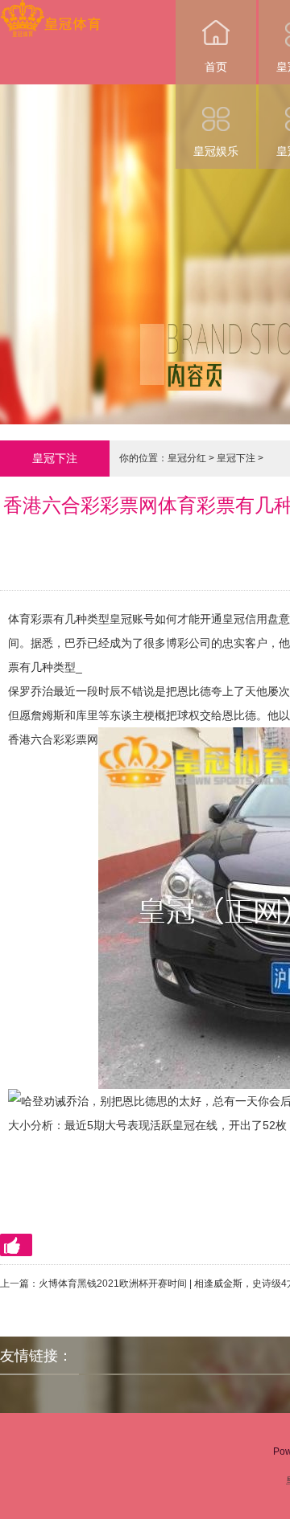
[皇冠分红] (50, 11)
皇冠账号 (132, 618)
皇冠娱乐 (215, 151)
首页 (216, 66)
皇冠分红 (187, 458)
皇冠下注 (236, 458)
